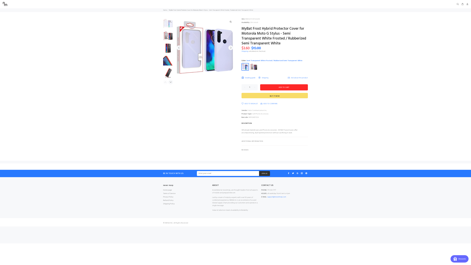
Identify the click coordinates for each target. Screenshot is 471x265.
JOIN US (265, 173)
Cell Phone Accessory (260, 114)
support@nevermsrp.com (276, 197)
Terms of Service (169, 193)
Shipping (245, 51)
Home (165, 10)
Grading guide (250, 77)
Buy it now (275, 96)
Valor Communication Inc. (257, 110)
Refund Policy (168, 200)
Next (230, 47)
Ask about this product (299, 77)
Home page (167, 190)
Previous (179, 47)
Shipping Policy (169, 203)
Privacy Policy (168, 197)
